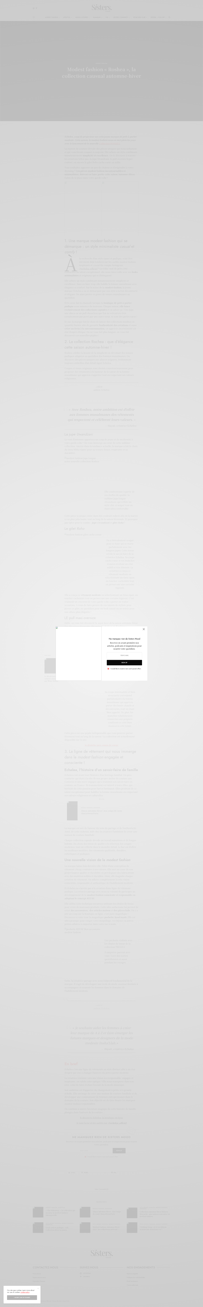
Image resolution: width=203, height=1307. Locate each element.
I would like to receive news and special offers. (125, 668)
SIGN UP (124, 663)
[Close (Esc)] (143, 630)
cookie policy (24, 1292)
